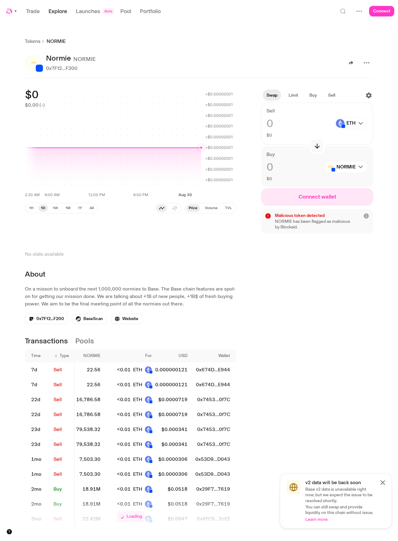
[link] (89, 319)
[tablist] (210, 208)
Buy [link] (57, 489)
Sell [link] (57, 370)
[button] (12, 11)
